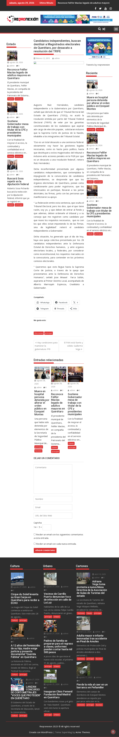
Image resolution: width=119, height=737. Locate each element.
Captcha (38, 522)
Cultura (14, 620)
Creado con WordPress (41, 732)
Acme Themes (83, 732)
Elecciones (39, 333)
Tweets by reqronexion (98, 64)
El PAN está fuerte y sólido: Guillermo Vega (73, 346)
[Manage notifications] (113, 731)
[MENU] (116, 29)
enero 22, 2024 (85, 632)
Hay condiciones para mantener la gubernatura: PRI (46, 346)
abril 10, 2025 (100, 574)
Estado (54, 447)
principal (48, 333)
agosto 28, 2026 (16, 62)
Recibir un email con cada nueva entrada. (56, 543)
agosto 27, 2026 (19, 587)
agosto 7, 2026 (19, 638)
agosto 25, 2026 (52, 684)
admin (57, 58)
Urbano (57, 617)
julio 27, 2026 (33, 679)
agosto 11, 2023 (85, 677)
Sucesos (38, 451)
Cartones (80, 613)
